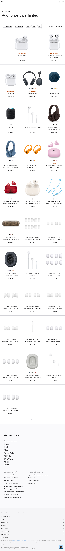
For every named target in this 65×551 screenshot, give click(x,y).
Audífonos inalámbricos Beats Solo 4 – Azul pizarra (11, 166)
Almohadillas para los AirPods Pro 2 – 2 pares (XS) (54, 340)
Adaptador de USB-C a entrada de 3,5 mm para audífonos (32, 340)
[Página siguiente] (38, 420)
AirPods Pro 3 (22, 55)
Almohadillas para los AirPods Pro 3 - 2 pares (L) (11, 307)
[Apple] (1, 513)
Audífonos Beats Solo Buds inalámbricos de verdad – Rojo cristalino (11, 202)
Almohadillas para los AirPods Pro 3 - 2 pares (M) (54, 307)
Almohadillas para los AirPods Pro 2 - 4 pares (54, 274)
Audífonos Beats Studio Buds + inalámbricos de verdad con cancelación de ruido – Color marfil (32, 202)
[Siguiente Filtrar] (43, 26)
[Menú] (63, 2)
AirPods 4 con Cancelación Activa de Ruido (54, 56)
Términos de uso (15, 548)
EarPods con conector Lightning (32, 274)
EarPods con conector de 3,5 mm (54, 376)
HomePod (11, 127)
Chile (2, 544)
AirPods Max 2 (32, 93)
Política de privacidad (6, 548)
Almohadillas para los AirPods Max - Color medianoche (11, 274)
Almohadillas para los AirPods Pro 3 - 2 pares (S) (32, 307)
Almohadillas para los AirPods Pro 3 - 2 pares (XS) (10, 340)
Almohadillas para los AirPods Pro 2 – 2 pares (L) (11, 409)
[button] (55, 2)
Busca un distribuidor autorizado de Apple (21, 540)
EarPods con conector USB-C (32, 128)
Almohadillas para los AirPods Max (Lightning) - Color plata (32, 376)
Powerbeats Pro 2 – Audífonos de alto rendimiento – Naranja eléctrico (32, 167)
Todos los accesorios (9, 513)
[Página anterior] (26, 420)
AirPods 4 (11, 93)
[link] (61, 547)
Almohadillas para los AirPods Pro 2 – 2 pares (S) (11, 376)
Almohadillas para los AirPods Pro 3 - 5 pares (32, 238)
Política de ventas (24, 548)
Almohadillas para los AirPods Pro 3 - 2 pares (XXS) (54, 238)
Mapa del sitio (39, 548)
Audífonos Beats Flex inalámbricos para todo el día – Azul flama (54, 202)
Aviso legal (32, 548)
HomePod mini (54, 93)
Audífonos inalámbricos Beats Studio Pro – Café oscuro (54, 128)
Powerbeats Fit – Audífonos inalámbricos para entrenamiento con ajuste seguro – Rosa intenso (54, 167)
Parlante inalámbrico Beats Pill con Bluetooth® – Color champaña (11, 238)
